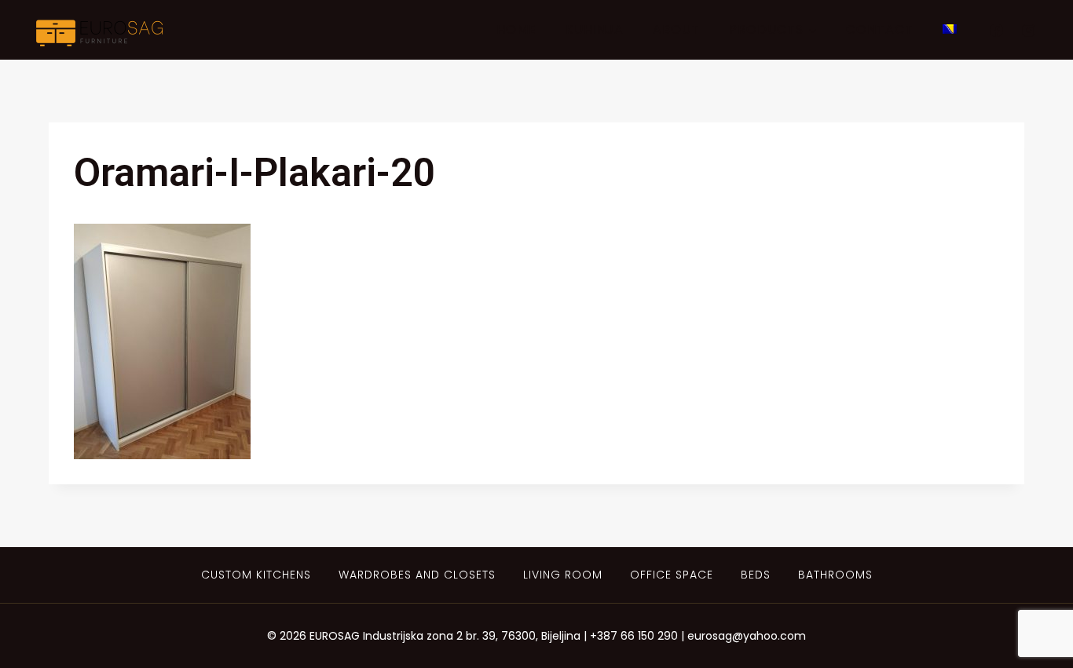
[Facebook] (996, 29)
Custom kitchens (256, 574)
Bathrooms (835, 574)
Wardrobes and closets (417, 574)
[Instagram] (1028, 29)
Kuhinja (595, 29)
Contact (880, 29)
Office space (671, 574)
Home (516, 29)
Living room (562, 574)
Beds (756, 574)
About (676, 29)
